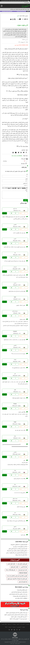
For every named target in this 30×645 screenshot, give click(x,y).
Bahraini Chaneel (23, 573)
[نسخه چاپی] (11, 19)
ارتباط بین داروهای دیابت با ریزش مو (20, 546)
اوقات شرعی (4, 624)
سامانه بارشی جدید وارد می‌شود (21, 555)
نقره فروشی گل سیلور (23, 582)
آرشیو (18, 624)
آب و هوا (9, 624)
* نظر (27, 190)
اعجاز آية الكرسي (24, 567)
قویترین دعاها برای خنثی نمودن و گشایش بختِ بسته (17, 576)
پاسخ (4, 213)
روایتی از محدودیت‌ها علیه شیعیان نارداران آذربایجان (16, 615)
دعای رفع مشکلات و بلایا (10, 570)
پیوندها (14, 624)
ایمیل (27, 179)
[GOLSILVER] (15, 604)
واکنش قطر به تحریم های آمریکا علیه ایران (19, 592)
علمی (18, 16)
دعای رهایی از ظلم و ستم (22, 564)
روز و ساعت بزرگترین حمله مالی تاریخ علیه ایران (18, 594)
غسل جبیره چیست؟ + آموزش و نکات (18, 619)
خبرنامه (10, 627)
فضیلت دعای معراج (14, 567)
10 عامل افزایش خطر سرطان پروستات (20, 596)
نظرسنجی (19, 627)
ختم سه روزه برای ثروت (22, 570)
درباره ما (27, 624)
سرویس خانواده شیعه (24, 16)
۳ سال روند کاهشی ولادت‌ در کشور (19, 617)
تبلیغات (23, 627)
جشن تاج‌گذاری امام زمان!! (22, 590)
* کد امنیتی (25, 183)
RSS (6, 627)
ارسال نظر (23, 163)
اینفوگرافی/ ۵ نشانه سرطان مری (21, 598)
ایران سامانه (12, 643)
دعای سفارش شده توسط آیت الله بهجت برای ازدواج (17, 579)
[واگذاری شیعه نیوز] (15, 11)
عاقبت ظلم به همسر (11, 564)
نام (27, 174)
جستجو (14, 627)
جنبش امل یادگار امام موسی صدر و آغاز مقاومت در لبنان (16, 553)
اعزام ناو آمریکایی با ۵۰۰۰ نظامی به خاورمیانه (19, 544)
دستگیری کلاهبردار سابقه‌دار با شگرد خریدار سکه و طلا (17, 551)
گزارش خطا (23, 159)
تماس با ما (23, 624)
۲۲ (18, 19)
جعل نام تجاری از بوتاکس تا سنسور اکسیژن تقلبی (18, 549)
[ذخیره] (14, 19)
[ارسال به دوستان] (13, 19)
